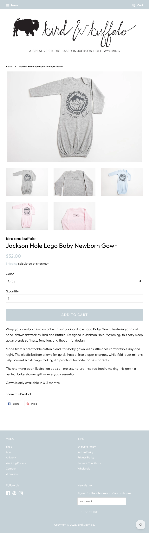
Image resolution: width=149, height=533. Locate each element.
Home (9, 66)
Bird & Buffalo (86, 524)
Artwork (11, 457)
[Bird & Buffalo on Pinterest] (14, 494)
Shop (9, 446)
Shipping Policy (86, 446)
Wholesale (12, 474)
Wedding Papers (16, 463)
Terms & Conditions (89, 463)
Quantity (12, 291)
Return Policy (85, 452)
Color (10, 274)
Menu (14, 5)
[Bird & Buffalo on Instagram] (20, 494)
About (9, 452)
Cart (140, 5)
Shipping (11, 263)
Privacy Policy (85, 457)
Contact (11, 468)
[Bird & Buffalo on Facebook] (8, 494)
